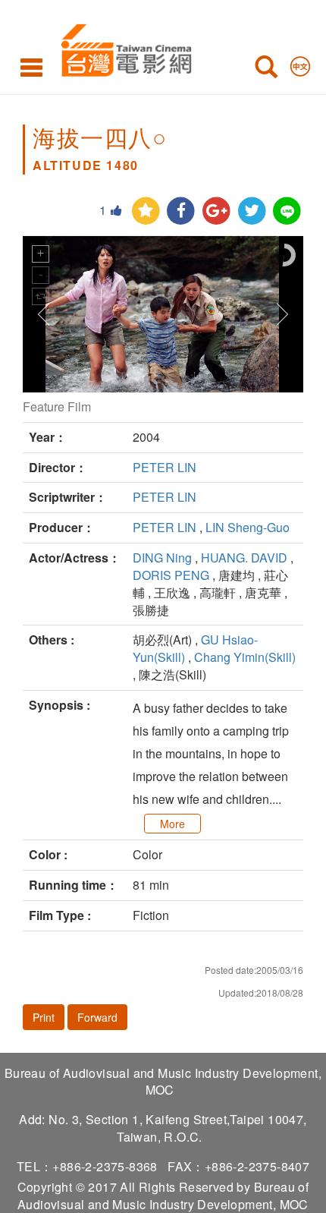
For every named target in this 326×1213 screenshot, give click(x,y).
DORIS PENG (171, 575)
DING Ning (162, 557)
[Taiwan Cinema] (122, 47)
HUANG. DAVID (244, 557)
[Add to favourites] (146, 211)
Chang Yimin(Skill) (245, 657)
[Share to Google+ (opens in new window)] (216, 211)
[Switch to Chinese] (300, 63)
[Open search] (266, 69)
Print (44, 1017)
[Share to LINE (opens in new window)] (287, 211)
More (172, 823)
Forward (97, 1017)
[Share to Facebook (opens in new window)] (181, 211)
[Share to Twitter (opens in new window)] (252, 211)
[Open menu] (31, 67)
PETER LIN (164, 467)
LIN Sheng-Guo (247, 527)
